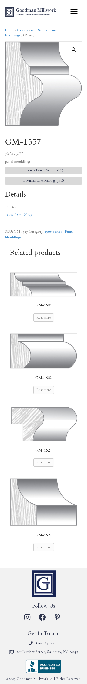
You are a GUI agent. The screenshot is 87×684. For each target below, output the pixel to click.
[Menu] (74, 12)
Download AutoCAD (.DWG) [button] (43, 170)
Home (9, 30)
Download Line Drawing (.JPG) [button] (43, 180)
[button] (74, 49)
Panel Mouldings (19, 214)
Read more (43, 317)
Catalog (22, 30)
